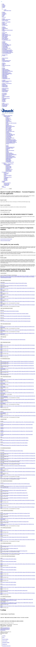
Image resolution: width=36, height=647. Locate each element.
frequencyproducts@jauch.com (5, 628)
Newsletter (3, 5)
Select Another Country (7, 10)
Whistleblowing (4, 644)
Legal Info (3, 635)
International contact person (6, 645)
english (5, 9)
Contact (3, 4)
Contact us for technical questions (5, 240)
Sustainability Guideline (5, 642)
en (2, 8)
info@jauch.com (2, 630)
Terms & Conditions (5, 639)
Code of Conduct (4, 640)
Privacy (3, 637)
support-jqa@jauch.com (6, 627)
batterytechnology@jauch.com (4, 629)
